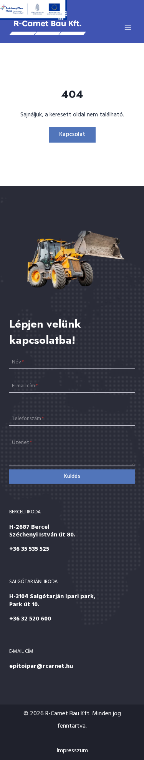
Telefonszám (28, 419)
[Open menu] (128, 28)
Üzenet (22, 443)
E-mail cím (25, 386)
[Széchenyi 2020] (33, 10)
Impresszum (72, 751)
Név (18, 362)
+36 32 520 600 (30, 619)
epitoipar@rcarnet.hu (41, 666)
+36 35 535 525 (29, 549)
